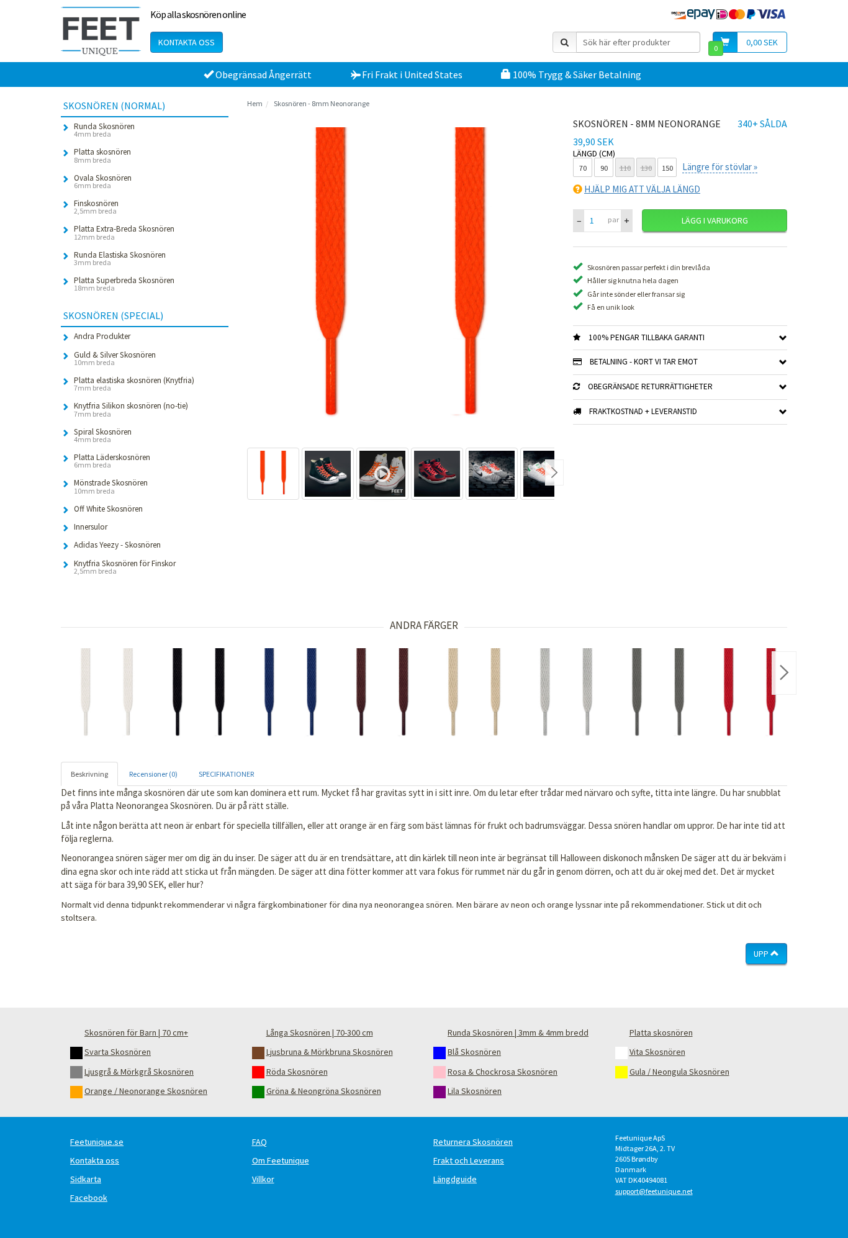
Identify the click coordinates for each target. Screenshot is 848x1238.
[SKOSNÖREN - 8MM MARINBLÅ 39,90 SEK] (290, 694)
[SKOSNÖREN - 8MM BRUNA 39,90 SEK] (382, 694)
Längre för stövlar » (719, 167)
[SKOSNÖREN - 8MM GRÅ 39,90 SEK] (566, 694)
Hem (255, 103)
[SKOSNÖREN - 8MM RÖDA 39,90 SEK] (750, 694)
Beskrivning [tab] (89, 774)
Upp (762, 953)
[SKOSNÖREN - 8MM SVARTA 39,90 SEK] (199, 694)
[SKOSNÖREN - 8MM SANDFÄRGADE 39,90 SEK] (474, 694)
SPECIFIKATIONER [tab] (226, 774)
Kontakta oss (186, 42)
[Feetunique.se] (101, 31)
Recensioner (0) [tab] (153, 774)
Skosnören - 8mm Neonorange (321, 103)
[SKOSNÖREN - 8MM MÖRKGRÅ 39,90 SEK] (658, 694)
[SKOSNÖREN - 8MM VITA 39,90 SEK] (107, 694)
